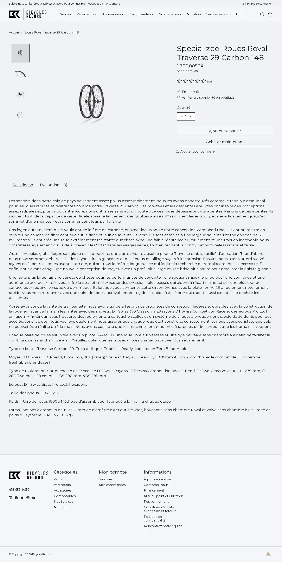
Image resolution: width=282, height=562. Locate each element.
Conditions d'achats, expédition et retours (160, 509)
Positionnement (156, 502)
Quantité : (184, 108)
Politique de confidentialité (155, 518)
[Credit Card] (268, 554)
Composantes (65, 496)
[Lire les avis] (192, 81)
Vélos (58, 479)
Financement (154, 490)
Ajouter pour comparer (198, 151)
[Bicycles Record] (27, 14)
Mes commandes (112, 485)
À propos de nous (157, 479)
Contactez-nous (156, 485)
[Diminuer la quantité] (181, 116)
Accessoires (62, 490)
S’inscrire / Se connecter (257, 3)
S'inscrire (105, 479)
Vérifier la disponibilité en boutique (208, 97)
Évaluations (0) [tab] (53, 185)
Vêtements (62, 485)
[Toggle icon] (262, 14)
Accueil (14, 32)
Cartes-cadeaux (218, 14)
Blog (240, 14)
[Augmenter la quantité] (190, 116)
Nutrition (194, 14)
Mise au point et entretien (163, 496)
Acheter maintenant (225, 142)
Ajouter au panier (225, 131)
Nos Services (63, 502)
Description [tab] (22, 185)
